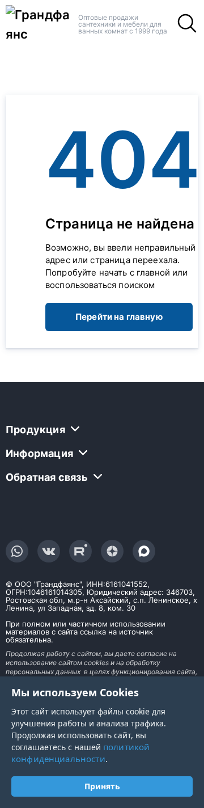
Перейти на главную (119, 316)
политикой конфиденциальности (80, 752)
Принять (102, 786)
